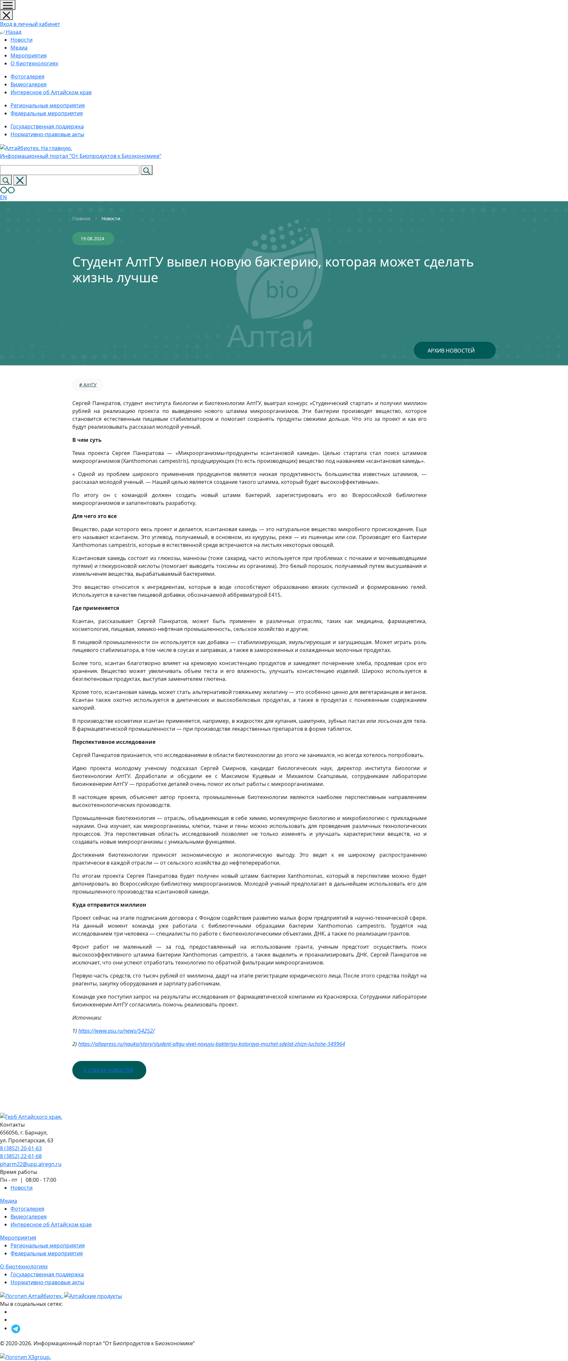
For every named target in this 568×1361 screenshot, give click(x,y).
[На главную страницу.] (32, 1295)
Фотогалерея (27, 1208)
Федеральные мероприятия (47, 1253)
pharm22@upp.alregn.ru (30, 1164)
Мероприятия (29, 55)
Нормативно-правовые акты (47, 1282)
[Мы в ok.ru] (12, 1311)
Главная (81, 218)
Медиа (19, 47)
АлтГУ (88, 384)
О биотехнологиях (34, 63)
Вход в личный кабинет (30, 24)
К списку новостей (108, 1070)
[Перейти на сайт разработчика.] (25, 1356)
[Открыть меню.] (7, 5)
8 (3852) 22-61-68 (21, 1156)
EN (3, 197)
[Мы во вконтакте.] (14, 1319)
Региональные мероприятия (48, 1245)
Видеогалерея (29, 1216)
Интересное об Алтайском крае (51, 1224)
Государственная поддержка (47, 1274)
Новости (22, 39)
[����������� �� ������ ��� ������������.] (7, 189)
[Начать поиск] (147, 170)
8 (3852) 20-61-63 (21, 1148)
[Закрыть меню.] (6, 15)
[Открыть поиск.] (6, 180)
